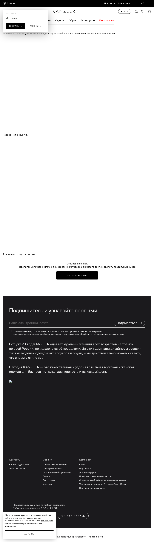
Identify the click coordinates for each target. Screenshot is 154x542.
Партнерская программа (92, 488)
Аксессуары (87, 20)
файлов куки (47, 520)
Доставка (109, 3)
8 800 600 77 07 (73, 516)
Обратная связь (17, 468)
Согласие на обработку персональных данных (102, 480)
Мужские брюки (59, 33)
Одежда (59, 20)
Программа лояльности (55, 464)
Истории (47, 484)
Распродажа (106, 20)
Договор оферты (87, 472)
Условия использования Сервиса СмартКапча (102, 484)
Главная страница (13, 33)
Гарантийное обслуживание (57, 472)
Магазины (124, 3)
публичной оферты (78, 331)
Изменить (35, 26)
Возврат (47, 476)
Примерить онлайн (48, 144)
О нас (82, 464)
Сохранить (15, 26)
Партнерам (85, 468)
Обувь (72, 20)
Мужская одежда (37, 33)
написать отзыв (77, 275)
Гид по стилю (49, 480)
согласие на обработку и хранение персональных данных (96, 334)
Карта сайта (95, 536)
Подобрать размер (52, 468)
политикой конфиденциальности (45, 334)
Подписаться (129, 323)
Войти (124, 11)
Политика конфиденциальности (95, 476)
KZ (142, 3)
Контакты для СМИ (19, 464)
